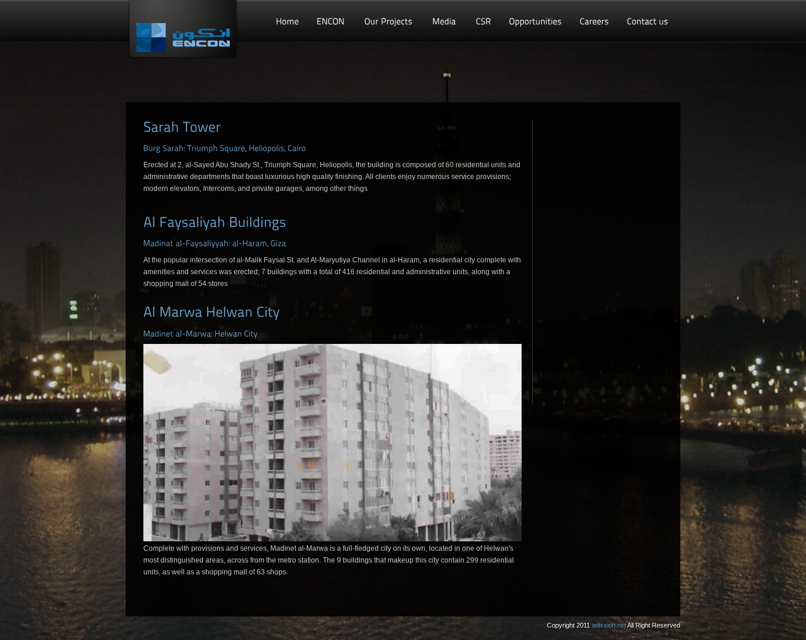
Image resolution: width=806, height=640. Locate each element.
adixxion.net (609, 625)
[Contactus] (647, 21)
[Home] (287, 21)
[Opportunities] (535, 21)
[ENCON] (332, 21)
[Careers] (594, 21)
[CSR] (483, 21)
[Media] (445, 21)
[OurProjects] (390, 21)
